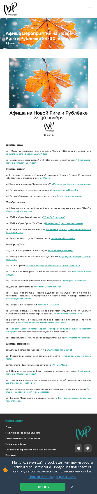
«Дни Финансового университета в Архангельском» (53, 265)
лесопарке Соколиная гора (47, 286)
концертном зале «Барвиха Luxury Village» (27, 153)
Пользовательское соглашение (22, 438)
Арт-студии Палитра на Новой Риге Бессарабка (42, 322)
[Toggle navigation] (89, 9)
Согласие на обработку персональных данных (30, 449)
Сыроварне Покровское (74, 280)
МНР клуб (44, 177)
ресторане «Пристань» (63, 238)
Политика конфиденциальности (23, 432)
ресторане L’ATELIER (48, 304)
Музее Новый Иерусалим (19, 211)
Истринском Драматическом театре (72, 183)
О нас (8, 427)
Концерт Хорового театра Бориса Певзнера (33, 328)
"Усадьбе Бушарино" (54, 217)
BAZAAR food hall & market (60, 250)
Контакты (10, 455)
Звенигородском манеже (69, 196)
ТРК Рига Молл (59, 364)
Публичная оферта (15, 444)
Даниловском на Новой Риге (65, 190)
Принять (43, 486)
